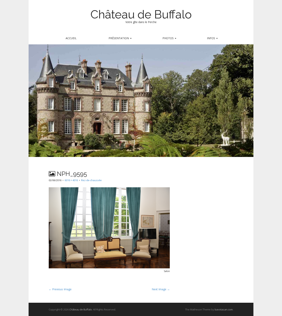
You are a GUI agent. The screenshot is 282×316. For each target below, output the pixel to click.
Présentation (119, 38)
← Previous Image (60, 289)
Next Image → (161, 289)
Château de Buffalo (141, 14)
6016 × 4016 (71, 180)
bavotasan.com (224, 309)
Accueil (71, 38)
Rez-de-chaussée (91, 180)
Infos (211, 38)
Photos (168, 38)
